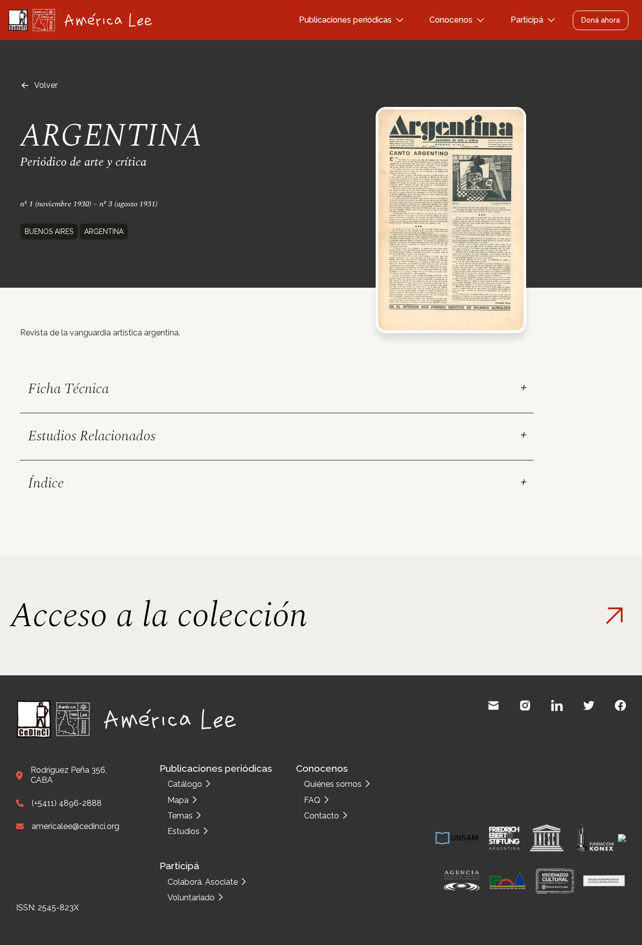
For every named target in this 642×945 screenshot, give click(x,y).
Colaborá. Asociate (203, 882)
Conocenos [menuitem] (450, 20)
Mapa (178, 800)
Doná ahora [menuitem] (600, 20)
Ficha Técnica (68, 389)
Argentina (103, 231)
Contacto (321, 815)
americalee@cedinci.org (75, 826)
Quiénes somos (333, 784)
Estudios (184, 831)
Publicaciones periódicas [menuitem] (345, 20)
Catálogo (185, 784)
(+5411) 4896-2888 (67, 803)
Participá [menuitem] (527, 20)
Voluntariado (191, 897)
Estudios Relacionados (91, 436)
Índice (46, 483)
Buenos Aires (49, 231)
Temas (180, 815)
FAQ (312, 800)
